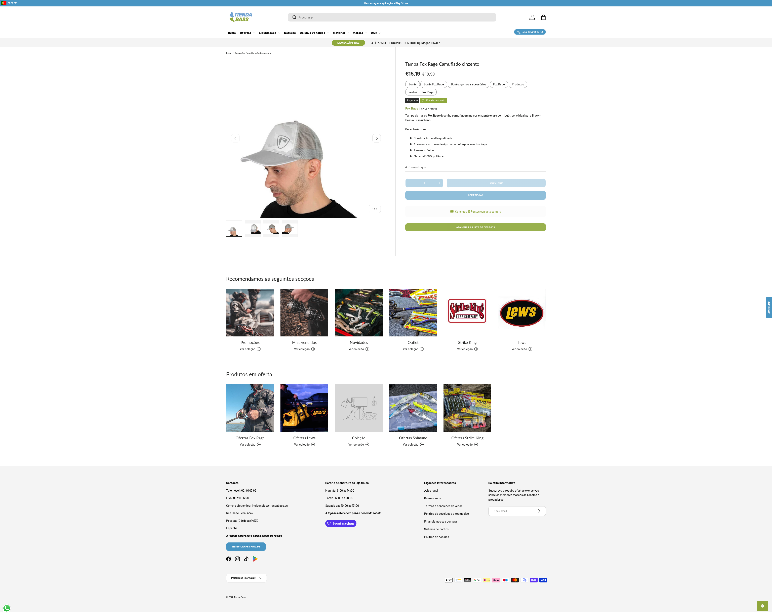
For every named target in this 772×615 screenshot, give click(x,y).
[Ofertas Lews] (304, 408)
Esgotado (496, 182)
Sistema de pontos (436, 529)
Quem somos (432, 498)
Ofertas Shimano (413, 438)
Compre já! (475, 195)
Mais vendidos (304, 342)
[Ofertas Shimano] (413, 408)
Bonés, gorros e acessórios (468, 84)
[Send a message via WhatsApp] (6, 608)
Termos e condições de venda (443, 505)
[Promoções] (250, 312)
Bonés (413, 84)
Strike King (467, 342)
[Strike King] (467, 312)
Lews (522, 342)
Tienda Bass (239, 597)
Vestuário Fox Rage (421, 92)
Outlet (413, 342)
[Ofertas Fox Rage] (250, 408)
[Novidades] (359, 312)
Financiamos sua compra (440, 521)
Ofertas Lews (304, 438)
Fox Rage (499, 84)
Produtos (518, 84)
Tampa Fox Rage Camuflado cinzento (253, 53)
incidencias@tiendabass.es (270, 505)
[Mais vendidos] (304, 312)
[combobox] (392, 17)
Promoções (250, 342)
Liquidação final (348, 42)
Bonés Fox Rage (434, 84)
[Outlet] (413, 312)
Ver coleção (356, 444)
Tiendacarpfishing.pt (246, 546)
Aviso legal (431, 490)
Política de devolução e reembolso (446, 513)
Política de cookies (436, 536)
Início (228, 53)
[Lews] (522, 312)
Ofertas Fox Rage (250, 438)
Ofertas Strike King (467, 438)
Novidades (359, 342)
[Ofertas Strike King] (467, 408)
